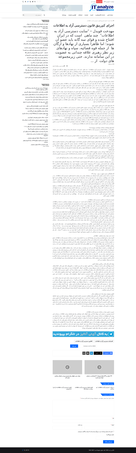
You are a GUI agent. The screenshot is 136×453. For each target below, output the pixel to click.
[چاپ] (84, 353)
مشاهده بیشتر (46, 79)
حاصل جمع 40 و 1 (110, 434)
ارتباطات (80, 15)
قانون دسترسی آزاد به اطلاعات (83, 341)
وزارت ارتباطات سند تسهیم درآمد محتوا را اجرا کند (84, 1)
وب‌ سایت (80, 424)
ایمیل (112, 424)
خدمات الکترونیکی (100, 15)
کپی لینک (74, 346)
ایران (109, 20)
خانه (112, 20)
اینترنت (86, 15)
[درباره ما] (28, 1)
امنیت (91, 15)
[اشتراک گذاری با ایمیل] (87, 353)
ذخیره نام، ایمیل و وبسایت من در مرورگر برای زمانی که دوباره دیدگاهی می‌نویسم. (95, 431)
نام (113, 418)
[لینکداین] (91, 353)
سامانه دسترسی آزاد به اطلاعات (103, 341)
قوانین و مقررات (72, 15)
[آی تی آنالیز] (101, 8)
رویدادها (64, 15)
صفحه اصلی (110, 15)
